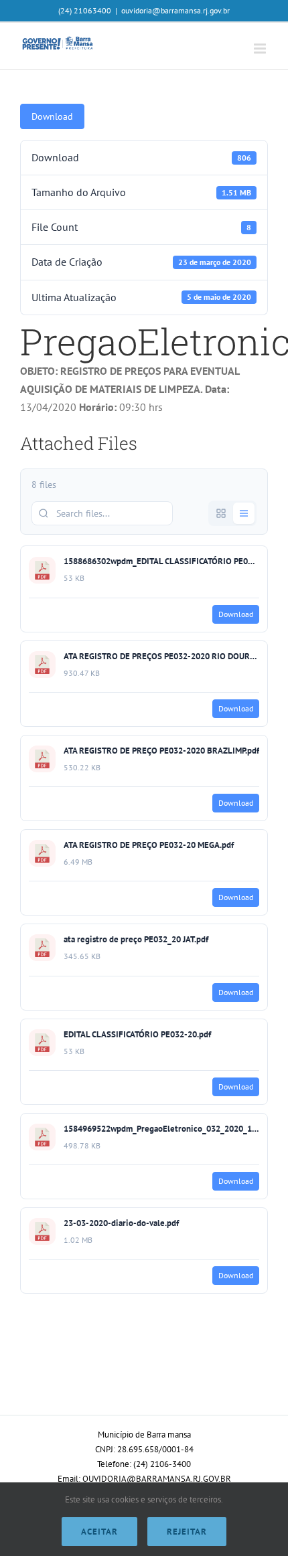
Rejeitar (187, 1531)
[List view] (244, 513)
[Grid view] (221, 513)
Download (52, 116)
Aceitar (99, 1531)
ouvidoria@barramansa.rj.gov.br (175, 10)
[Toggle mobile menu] (261, 48)
